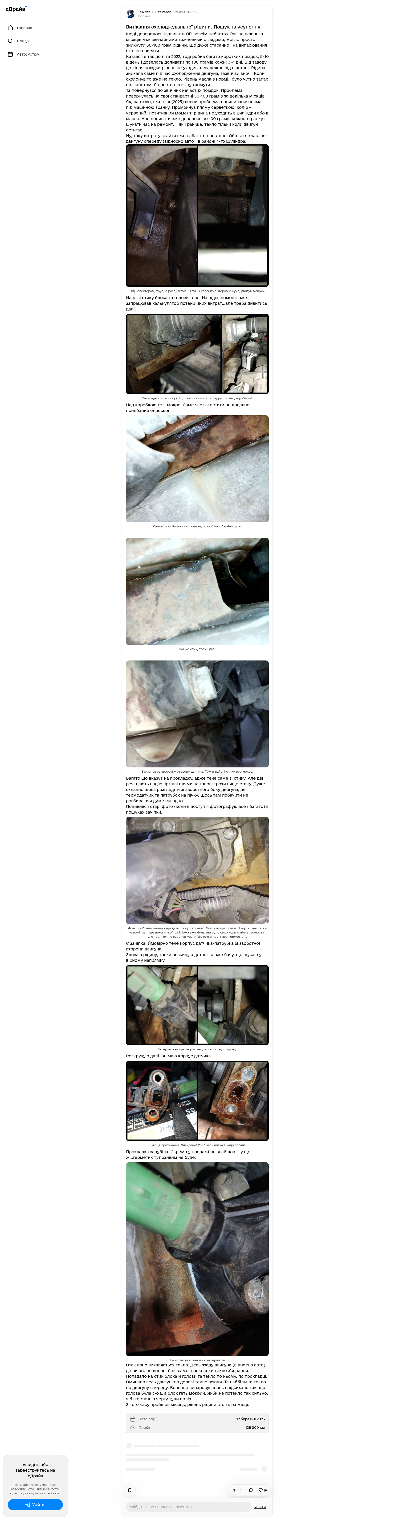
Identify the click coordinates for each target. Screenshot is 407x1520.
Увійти (38, 1505)
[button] (143, 16)
